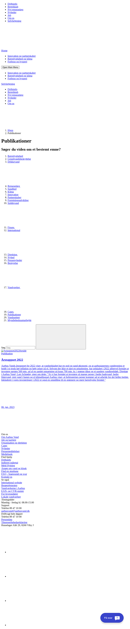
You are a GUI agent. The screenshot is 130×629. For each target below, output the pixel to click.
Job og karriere (8, 440)
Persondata (6, 519)
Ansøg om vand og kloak (14, 468)
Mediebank (7, 454)
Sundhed (12, 189)
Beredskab (13, 6)
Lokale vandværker (11, 496)
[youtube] (31, 625)
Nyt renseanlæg (15, 9)
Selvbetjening (14, 21)
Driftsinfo (12, 4)
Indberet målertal (9, 462)
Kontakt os (6, 477)
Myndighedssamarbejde (19, 320)
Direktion (13, 254)
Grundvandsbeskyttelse (19, 159)
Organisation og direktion (14, 442)
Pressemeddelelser (10, 451)
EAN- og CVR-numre (12, 491)
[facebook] (31, 576)
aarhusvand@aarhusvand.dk (15, 511)
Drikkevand (14, 161)
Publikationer (14, 314)
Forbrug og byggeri (17, 61)
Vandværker (14, 287)
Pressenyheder (15, 260)
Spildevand (13, 203)
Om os (11, 18)
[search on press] (61, 336)
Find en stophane (9, 471)
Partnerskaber (14, 197)
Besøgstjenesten (9, 485)
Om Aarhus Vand (10, 437)
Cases (11, 311)
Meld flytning (8, 465)
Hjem (10, 130)
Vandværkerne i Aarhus (13, 488)
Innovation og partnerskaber (22, 56)
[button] (10, 67)
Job (9, 15)
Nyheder (12, 12)
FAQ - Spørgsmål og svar (14, 474)
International (14, 230)
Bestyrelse (13, 263)
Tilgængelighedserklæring (14, 522)
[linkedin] (31, 552)
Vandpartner (14, 317)
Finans (11, 227)
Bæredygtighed (15, 156)
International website (11, 482)
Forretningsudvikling (18, 200)
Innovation (13, 194)
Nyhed (11, 257)
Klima (11, 191)
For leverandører (9, 494)
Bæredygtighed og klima (20, 58)
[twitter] (31, 600)
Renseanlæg (14, 186)
